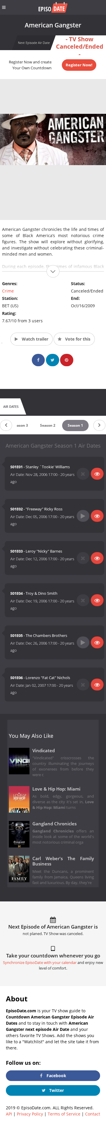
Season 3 (20, 425)
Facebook (55, 1075)
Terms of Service (64, 1114)
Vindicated (43, 750)
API (9, 1114)
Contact (92, 1114)
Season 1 (75, 425)
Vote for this (77, 339)
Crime (8, 291)
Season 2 (47, 425)
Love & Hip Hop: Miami (56, 789)
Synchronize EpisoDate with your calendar (40, 962)
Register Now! (79, 65)
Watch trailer (34, 339)
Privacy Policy (30, 1114)
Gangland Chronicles (54, 824)
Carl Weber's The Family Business (63, 861)
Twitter (56, 1090)
